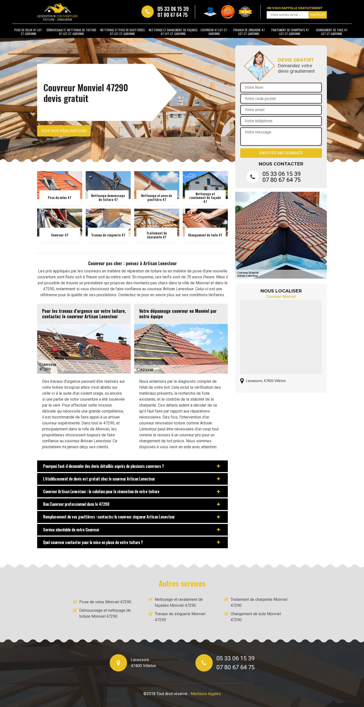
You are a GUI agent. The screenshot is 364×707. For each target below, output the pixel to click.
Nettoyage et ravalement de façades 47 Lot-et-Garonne (173, 32)
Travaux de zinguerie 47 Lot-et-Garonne (249, 32)
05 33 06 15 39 (173, 9)
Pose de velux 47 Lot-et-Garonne (28, 32)
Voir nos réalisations (64, 131)
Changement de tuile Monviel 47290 (256, 616)
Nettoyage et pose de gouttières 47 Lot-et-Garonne (122, 32)
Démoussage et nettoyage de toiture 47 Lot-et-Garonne (71, 32)
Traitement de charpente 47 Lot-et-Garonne (290, 32)
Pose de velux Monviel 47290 (105, 602)
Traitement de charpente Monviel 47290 (259, 602)
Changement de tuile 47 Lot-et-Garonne (331, 32)
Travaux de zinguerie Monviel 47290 (180, 616)
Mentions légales (206, 693)
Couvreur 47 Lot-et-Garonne (214, 32)
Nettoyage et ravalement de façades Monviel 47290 (179, 602)
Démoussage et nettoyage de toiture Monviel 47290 (105, 613)
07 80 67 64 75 (172, 15)
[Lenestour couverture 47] (57, 11)
